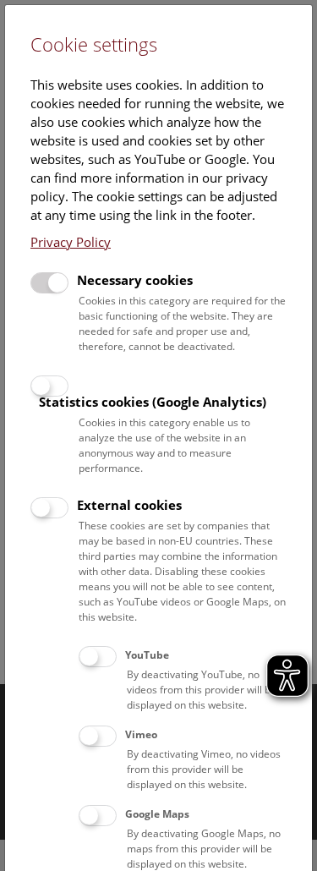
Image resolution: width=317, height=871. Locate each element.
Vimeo (141, 734)
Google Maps (157, 814)
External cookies (129, 504)
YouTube (147, 655)
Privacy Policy (70, 241)
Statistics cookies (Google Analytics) (152, 401)
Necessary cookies (135, 279)
